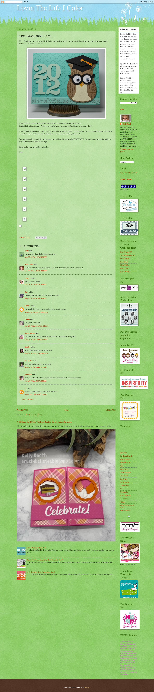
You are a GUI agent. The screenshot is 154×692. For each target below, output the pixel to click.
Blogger (87, 687)
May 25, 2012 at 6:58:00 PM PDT (36, 298)
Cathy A (123, 466)
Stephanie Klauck (126, 456)
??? (26, 388)
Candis (27, 319)
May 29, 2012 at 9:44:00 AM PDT (36, 367)
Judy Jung (123, 453)
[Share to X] (41, 237)
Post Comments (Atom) (34, 415)
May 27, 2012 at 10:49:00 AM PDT (36, 339)
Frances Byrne (125, 258)
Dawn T (27, 305)
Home (66, 409)
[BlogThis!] (39, 237)
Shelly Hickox (125, 265)
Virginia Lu (124, 492)
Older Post (111, 409)
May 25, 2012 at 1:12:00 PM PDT (36, 257)
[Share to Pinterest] (45, 237)
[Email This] (36, 237)
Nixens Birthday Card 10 (128, 173)
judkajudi (28, 374)
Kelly (27, 251)
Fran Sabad (124, 262)
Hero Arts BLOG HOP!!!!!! (36, 548)
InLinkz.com (22, 224)
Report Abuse (126, 179)
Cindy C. (28, 278)
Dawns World (124, 459)
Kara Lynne (29, 264)
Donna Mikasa (125, 510)
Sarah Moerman (125, 472)
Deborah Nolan (125, 462)
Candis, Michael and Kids (127, 506)
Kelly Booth (127, 124)
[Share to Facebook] (43, 237)
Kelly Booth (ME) (126, 252)
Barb (26, 292)
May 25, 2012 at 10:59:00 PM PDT (36, 312)
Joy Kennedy (124, 482)
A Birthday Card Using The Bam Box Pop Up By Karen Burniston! (44, 421)
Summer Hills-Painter (127, 255)
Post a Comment (27, 399)
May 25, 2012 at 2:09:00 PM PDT (36, 271)
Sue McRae (29, 361)
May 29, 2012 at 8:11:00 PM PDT (36, 381)
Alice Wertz (124, 498)
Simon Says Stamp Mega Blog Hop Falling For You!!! (45, 560)
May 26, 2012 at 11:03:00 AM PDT (36, 326)
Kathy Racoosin (125, 495)
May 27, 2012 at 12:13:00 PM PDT (36, 353)
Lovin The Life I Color (50, 7)
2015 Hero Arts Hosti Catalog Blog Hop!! (41, 572)
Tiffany (122, 502)
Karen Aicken (125, 271)
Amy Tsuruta (124, 485)
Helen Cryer (124, 268)
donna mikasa (30, 333)
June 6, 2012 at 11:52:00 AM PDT (36, 394)
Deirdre (27, 347)
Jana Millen (124, 475)
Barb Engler (124, 469)
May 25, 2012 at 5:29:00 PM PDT (36, 284)
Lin (121, 489)
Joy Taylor (123, 479)
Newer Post (22, 409)
